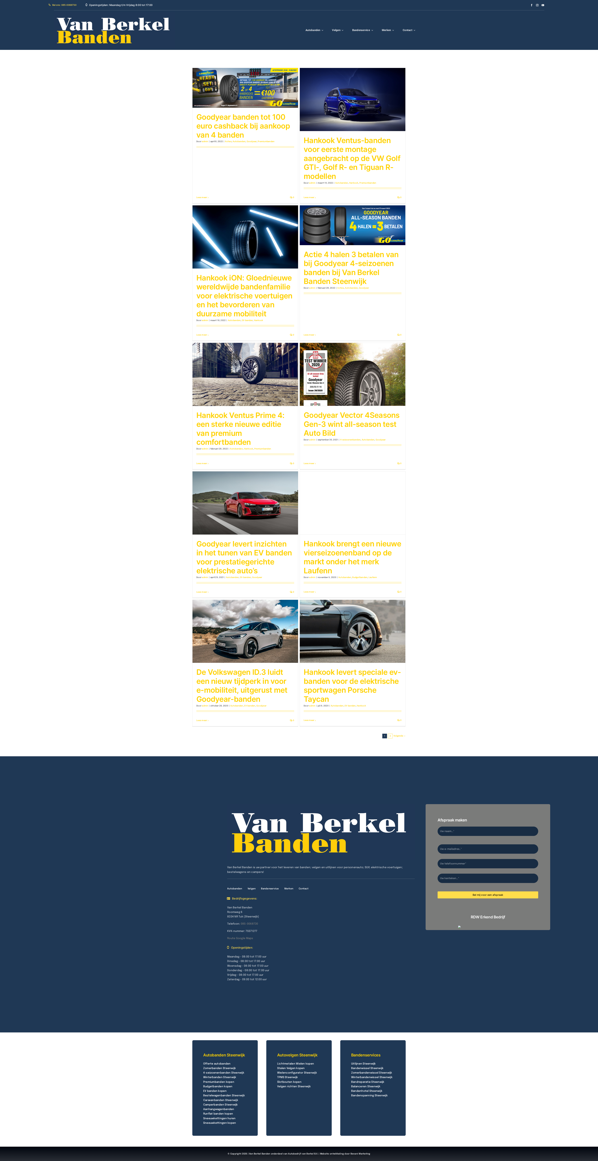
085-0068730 (249, 924)
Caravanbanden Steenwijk (220, 1100)
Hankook (353, 183)
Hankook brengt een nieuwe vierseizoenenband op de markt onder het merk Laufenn (352, 557)
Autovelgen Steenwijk (297, 1055)
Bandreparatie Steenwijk (367, 1082)
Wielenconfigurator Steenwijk (297, 1073)
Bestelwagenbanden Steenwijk (224, 1095)
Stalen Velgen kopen (291, 1068)
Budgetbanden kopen (218, 1086)
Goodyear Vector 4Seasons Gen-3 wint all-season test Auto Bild (352, 424)
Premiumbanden (266, 142)
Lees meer (201, 198)
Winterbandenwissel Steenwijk (371, 1077)
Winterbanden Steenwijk (219, 1077)
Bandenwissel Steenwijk (367, 1068)
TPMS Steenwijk (287, 1077)
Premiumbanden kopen (218, 1082)
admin (205, 142)
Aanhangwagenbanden (218, 1109)
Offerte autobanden (217, 1064)
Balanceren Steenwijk (365, 1086)
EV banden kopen (215, 1091)
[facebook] (531, 5)
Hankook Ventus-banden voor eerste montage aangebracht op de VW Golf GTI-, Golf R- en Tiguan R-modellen (352, 158)
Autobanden (239, 142)
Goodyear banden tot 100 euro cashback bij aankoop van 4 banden (243, 125)
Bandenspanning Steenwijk (369, 1095)
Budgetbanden (359, 577)
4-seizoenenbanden (350, 440)
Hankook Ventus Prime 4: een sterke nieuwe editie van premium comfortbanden (240, 429)
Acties (228, 142)
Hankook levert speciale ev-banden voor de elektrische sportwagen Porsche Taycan (352, 685)
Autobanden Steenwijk (224, 1055)
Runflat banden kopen (218, 1114)
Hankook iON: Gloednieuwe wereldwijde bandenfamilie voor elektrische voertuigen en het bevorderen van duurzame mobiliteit (244, 295)
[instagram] (537, 5)
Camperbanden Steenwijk (220, 1104)
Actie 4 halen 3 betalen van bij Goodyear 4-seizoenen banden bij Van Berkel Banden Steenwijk (351, 268)
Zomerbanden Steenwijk (219, 1068)
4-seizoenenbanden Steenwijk (223, 1073)
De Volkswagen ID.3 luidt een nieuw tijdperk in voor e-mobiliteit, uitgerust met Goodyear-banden (241, 685)
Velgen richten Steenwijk (294, 1086)
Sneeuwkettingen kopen (219, 1123)
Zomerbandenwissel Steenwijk (371, 1073)
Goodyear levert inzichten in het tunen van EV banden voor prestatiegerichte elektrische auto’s (244, 557)
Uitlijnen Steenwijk (363, 1064)
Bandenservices (366, 1055)
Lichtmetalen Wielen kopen (295, 1064)
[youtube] (543, 5)
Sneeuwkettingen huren (219, 1118)
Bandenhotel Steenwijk (366, 1091)
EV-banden (247, 320)
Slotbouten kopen (289, 1082)
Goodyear (252, 142)
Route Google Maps (240, 938)
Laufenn (373, 577)
